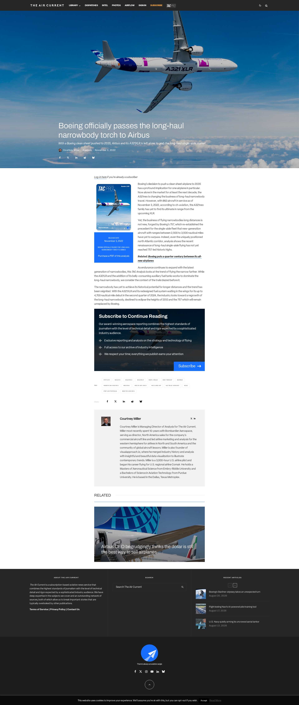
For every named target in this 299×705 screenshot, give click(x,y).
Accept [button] (204, 701)
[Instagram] (146, 671)
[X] (141, 671)
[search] (182, 587)
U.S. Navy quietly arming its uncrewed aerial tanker (234, 621)
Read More (215, 701)
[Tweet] (68, 157)
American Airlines (111, 385)
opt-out (182, 701)
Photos (116, 5)
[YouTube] (152, 671)
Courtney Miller (71, 150)
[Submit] (85, 157)
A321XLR (141, 380)
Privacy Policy (57, 609)
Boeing (127, 385)
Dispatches (91, 5)
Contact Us (73, 609)
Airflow (130, 5)
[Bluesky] (163, 671)
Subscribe (156, 5)
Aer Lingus (154, 380)
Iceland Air (156, 385)
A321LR (118, 380)
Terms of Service (39, 609)
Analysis (87, 150)
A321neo (129, 380)
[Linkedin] (157, 671)
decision (153, 184)
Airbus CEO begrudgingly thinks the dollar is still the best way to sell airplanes (147, 549)
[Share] (60, 157)
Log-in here (100, 177)
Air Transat (168, 380)
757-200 (107, 380)
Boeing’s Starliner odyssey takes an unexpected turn (234, 592)
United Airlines (129, 391)
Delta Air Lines (141, 385)
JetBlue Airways (173, 385)
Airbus (180, 380)
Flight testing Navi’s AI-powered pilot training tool (232, 607)
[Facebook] (135, 671)
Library (73, 5)
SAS (186, 385)
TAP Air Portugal (110, 391)
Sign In (142, 5)
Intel (105, 5)
